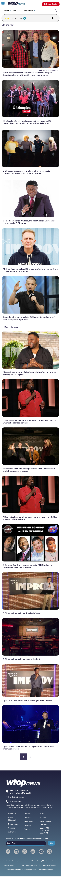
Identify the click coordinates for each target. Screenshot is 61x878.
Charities (27, 825)
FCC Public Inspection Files (31, 865)
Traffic (16, 10)
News (6, 10)
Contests (27, 813)
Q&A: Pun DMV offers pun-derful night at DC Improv (27, 700)
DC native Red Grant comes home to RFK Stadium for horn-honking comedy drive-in (28, 566)
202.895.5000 (16, 801)
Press (42, 813)
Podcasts (43, 817)
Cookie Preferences (45, 870)
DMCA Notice (9, 865)
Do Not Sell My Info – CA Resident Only (21, 870)
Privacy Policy (17, 861)
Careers (11, 828)
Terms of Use (29, 861)
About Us (12, 813)
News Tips (28, 821)
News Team (13, 824)
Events (27, 829)
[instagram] (16, 851)
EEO (17, 865)
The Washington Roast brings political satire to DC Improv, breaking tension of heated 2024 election (27, 122)
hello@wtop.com (17, 797)
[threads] (49, 851)
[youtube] (41, 851)
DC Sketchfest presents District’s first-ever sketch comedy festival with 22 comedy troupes (27, 172)
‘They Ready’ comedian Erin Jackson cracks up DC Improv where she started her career (29, 421)
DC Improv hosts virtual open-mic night (21, 659)
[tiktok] (32, 851)
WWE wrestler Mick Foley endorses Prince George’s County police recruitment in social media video (27, 73)
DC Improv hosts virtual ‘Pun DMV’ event (22, 613)
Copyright (40, 861)
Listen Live (16, 18)
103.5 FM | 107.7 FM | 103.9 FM (44, 830)
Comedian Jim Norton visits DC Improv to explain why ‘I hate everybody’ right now (29, 318)
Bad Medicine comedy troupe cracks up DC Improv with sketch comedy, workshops (29, 469)
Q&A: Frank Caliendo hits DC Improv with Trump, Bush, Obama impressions (28, 747)
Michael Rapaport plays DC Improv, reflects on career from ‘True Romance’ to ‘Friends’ (30, 270)
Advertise (12, 832)
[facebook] (8, 851)
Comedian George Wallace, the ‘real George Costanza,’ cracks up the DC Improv (28, 221)
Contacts (27, 817)
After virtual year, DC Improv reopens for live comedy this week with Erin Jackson (30, 518)
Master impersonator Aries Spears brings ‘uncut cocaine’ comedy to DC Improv (29, 373)
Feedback (6, 861)
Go (51, 843)
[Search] (56, 10)
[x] (24, 851)
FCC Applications (49, 865)
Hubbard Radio (51, 861)
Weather (28, 10)
